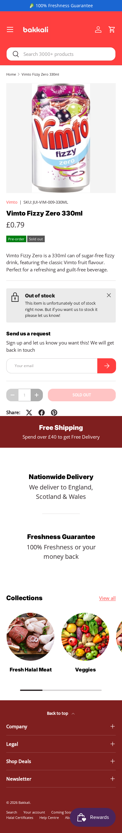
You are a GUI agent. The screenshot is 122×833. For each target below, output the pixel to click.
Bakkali (24, 802)
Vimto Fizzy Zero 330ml (40, 74)
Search (11, 812)
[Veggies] (85, 637)
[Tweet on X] (29, 412)
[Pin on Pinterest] (54, 412)
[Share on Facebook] (41, 412)
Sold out (82, 395)
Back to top (58, 713)
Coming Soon (62, 812)
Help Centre (49, 817)
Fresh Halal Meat (31, 669)
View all (107, 598)
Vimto (12, 202)
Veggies (85, 669)
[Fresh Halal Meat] (30, 637)
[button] (112, 29)
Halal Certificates (19, 817)
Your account (34, 812)
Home (11, 74)
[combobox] (61, 54)
